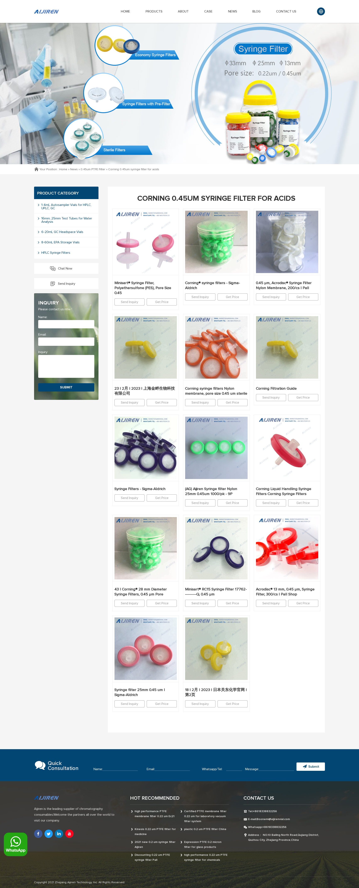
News (232, 11)
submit (66, 387)
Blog (256, 11)
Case (208, 11)
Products (154, 11)
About (183, 11)
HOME (125, 11)
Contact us (286, 11)
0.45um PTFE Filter (93, 169)
